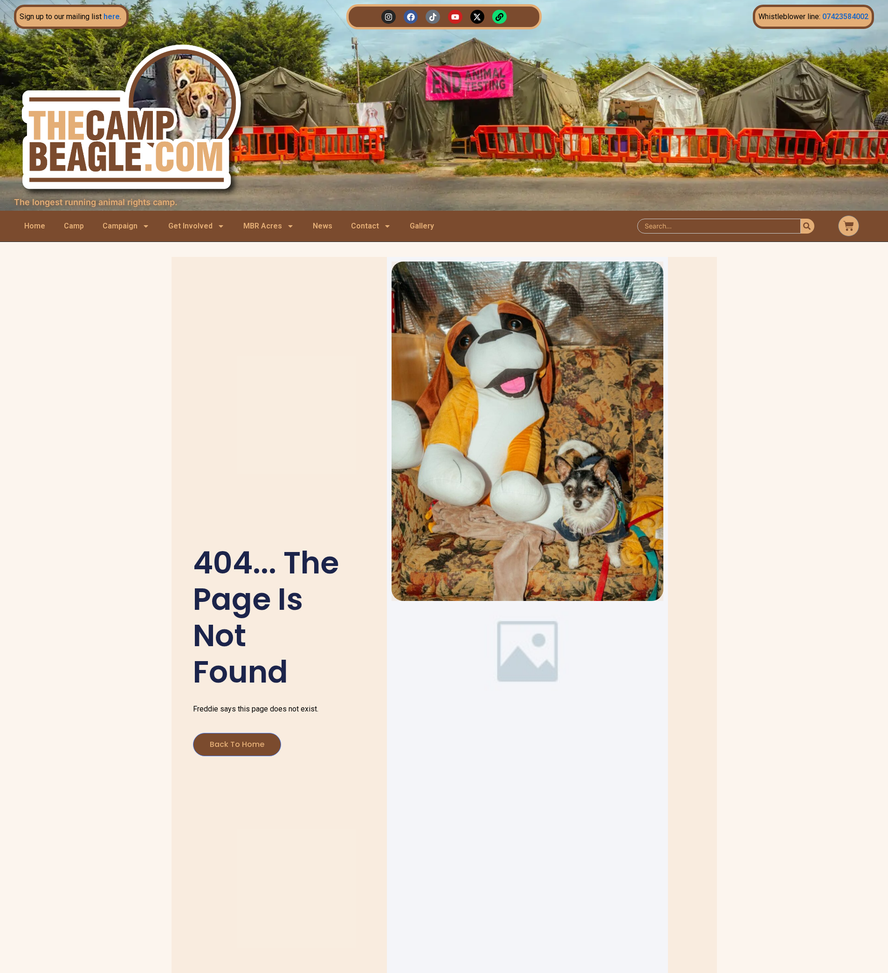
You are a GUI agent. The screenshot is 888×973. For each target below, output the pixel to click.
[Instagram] (388, 17)
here (111, 16)
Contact (365, 225)
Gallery (422, 225)
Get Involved (190, 225)
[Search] (807, 226)
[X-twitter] (477, 17)
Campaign (120, 225)
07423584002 (845, 16)
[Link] (499, 17)
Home (34, 225)
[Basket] (848, 225)
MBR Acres (262, 225)
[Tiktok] (433, 17)
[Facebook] (411, 17)
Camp (74, 225)
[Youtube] (455, 17)
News (322, 225)
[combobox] (719, 226)
